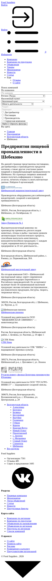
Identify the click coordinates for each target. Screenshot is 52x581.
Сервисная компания (15, 121)
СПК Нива (6, 342)
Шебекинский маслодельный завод (18, 269)
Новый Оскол (19, 430)
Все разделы (13, 448)
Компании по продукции (19, 62)
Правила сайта (14, 543)
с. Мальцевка (19, 438)
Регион (5, 96)
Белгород (17, 410)
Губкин (16, 422)
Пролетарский (20, 433)
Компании (12, 59)
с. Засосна (18, 435)
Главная (11, 131)
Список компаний (16, 531)
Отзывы (17, 80)
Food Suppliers (8, 2)
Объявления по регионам (19, 526)
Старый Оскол (20, 441)
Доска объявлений (16, 501)
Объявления (13, 64)
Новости (11, 72)
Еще (9, 77)
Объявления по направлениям (22, 523)
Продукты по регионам (18, 528)
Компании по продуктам (19, 521)
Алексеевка (18, 407)
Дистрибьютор (12, 112)
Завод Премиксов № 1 (12, 223)
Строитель (18, 443)
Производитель (12, 118)
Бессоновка (18, 415)
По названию (7, 90)
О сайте (16, 82)
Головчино (18, 420)
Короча (16, 425)
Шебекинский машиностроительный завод (22, 190)
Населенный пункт (10, 98)
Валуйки (17, 417)
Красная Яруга (20, 428)
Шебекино (18, 446)
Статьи (10, 75)
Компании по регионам (18, 518)
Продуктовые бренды (17, 508)
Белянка (17, 412)
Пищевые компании (17, 495)
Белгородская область (17, 136)
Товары (10, 67)
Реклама (11, 546)
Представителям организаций (21, 551)
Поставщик (10, 115)
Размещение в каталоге (18, 549)
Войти (4, 5)
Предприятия (13, 134)
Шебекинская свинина (12, 312)
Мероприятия (13, 70)
